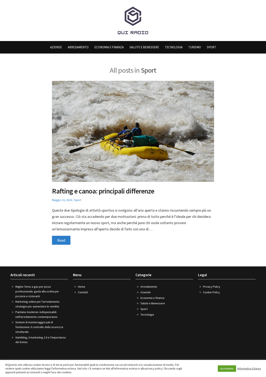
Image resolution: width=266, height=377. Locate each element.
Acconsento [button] (227, 368)
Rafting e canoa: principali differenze (103, 191)
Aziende (56, 47)
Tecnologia (173, 47)
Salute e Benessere (144, 47)
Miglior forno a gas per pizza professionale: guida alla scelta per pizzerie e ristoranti (37, 291)
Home (81, 286)
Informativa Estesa (249, 368)
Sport (211, 47)
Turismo (194, 47)
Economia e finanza (109, 47)
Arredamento (78, 47)
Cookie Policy (211, 292)
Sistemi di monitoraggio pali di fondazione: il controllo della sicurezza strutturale (39, 327)
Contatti (83, 292)
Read (61, 240)
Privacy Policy (211, 286)
